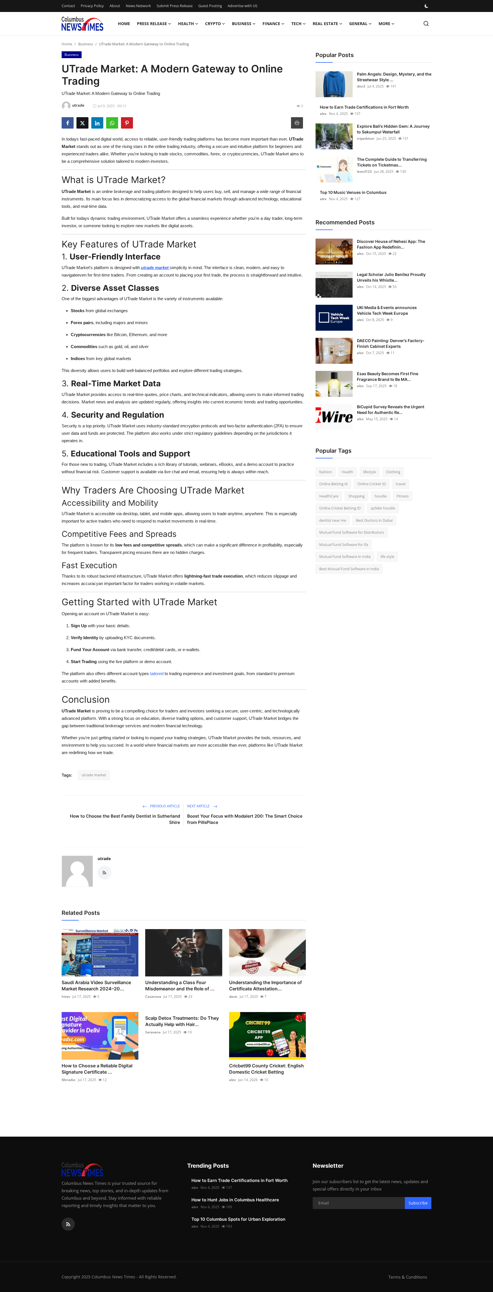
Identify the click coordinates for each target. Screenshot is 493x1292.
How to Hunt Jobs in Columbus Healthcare (235, 1199)
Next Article (199, 806)
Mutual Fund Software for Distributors (351, 532)
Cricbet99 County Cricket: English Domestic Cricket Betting (266, 1069)
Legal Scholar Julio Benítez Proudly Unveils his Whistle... (391, 277)
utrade (104, 858)
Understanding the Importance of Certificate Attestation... (265, 986)
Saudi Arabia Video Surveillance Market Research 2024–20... (96, 986)
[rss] (68, 1224)
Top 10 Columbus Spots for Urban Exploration (238, 1219)
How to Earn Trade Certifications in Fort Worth (364, 107)
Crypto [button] (213, 23)
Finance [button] (271, 23)
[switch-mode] (427, 6)
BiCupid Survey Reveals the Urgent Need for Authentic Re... (390, 409)
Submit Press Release (175, 5)
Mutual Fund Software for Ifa (343, 544)
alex (232, 1079)
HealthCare (328, 496)
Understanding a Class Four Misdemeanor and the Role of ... (180, 986)
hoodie (381, 496)
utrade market (94, 774)
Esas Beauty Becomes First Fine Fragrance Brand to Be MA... (387, 376)
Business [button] (241, 23)
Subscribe (418, 1203)
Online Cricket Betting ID (340, 508)
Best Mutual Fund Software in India (349, 568)
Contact (68, 5)
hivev (66, 996)
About (115, 5)
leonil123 (364, 171)
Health (347, 471)
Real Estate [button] (325, 23)
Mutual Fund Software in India (345, 556)
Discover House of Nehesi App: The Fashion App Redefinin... (391, 244)
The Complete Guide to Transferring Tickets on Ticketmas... (392, 162)
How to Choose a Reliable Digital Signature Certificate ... (97, 1069)
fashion (325, 471)
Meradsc (69, 1079)
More (384, 23)
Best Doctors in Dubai (374, 520)
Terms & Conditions (407, 1277)
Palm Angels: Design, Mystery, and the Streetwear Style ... (394, 77)
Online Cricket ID (371, 484)
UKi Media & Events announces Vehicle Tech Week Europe (387, 310)
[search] (426, 23)
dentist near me (332, 520)
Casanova (153, 996)
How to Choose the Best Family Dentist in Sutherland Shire (125, 819)
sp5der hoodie (383, 508)
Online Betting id (333, 484)
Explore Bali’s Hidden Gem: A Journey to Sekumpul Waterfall (393, 129)
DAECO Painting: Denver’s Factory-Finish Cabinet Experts (391, 343)
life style (387, 556)
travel (400, 484)
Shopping (356, 496)
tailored (156, 673)
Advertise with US (242, 5)
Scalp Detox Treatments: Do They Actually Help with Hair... (182, 1021)
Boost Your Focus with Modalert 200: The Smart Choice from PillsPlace (244, 819)
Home (124, 23)
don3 (361, 86)
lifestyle (369, 471)
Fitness (403, 496)
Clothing (393, 471)
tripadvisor (365, 138)
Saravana (153, 1032)
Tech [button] (296, 23)
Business (85, 43)
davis (233, 996)
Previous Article (164, 806)
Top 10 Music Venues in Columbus (353, 192)
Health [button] (186, 23)
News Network (138, 5)
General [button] (358, 23)
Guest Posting (210, 5)
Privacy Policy (92, 5)
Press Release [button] (152, 23)
